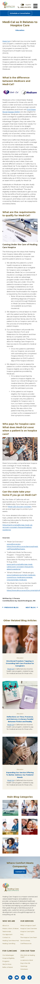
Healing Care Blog (8, 943)
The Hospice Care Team (28, 937)
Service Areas (25, 940)
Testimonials (6, 931)
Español (28, 5)
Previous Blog (11, 607)
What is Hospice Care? (28, 925)
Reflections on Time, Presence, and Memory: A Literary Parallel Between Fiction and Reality (20, 719)
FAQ (21, 934)
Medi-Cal (10, 669)
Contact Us (20, 872)
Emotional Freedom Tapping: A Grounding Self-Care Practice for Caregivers (20, 663)
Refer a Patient (7, 967)
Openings (23, 966)
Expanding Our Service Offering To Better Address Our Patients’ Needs (20, 774)
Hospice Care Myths (27, 931)
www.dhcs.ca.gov (13, 544)
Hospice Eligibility (8, 958)
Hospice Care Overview (28, 928)
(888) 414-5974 (25, 7)
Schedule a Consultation (20, 13)
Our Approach (7, 934)
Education (20, 30)
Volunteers (24, 969)
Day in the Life (25, 963)
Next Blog (31, 607)
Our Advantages (8, 955)
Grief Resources (25, 943)
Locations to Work (26, 960)
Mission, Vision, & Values (10, 928)
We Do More (6, 964)
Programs (5, 961)
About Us (5, 925)
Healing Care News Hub (10, 940)
